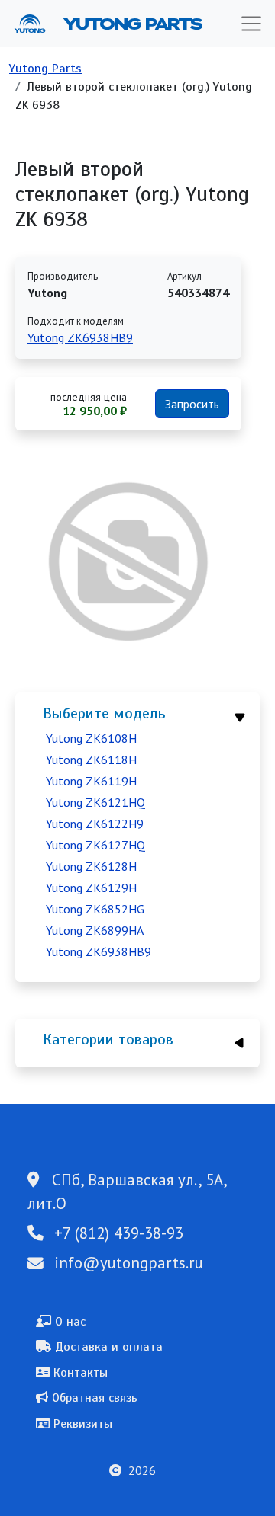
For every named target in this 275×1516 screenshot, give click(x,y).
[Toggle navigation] (251, 23)
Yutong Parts (131, 23)
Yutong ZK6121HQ (95, 802)
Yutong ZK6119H (91, 780)
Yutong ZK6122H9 (95, 823)
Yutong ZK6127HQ (95, 844)
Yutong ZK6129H (91, 887)
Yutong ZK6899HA (95, 930)
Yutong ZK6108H (91, 738)
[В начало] (36, 23)
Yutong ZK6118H (91, 759)
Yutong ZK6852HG (95, 908)
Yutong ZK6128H (91, 866)
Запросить (192, 403)
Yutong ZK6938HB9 (98, 951)
